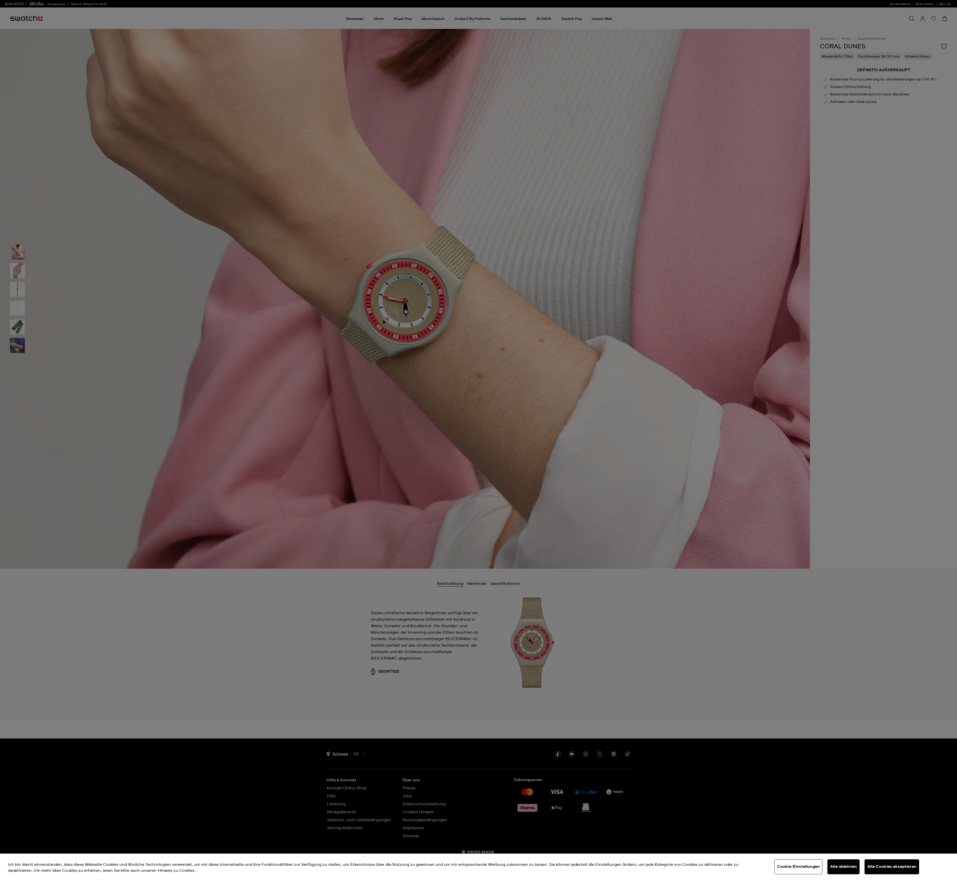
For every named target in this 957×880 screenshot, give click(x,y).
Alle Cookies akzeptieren (891, 867)
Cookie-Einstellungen (798, 867)
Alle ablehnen (843, 867)
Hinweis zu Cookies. (177, 871)
